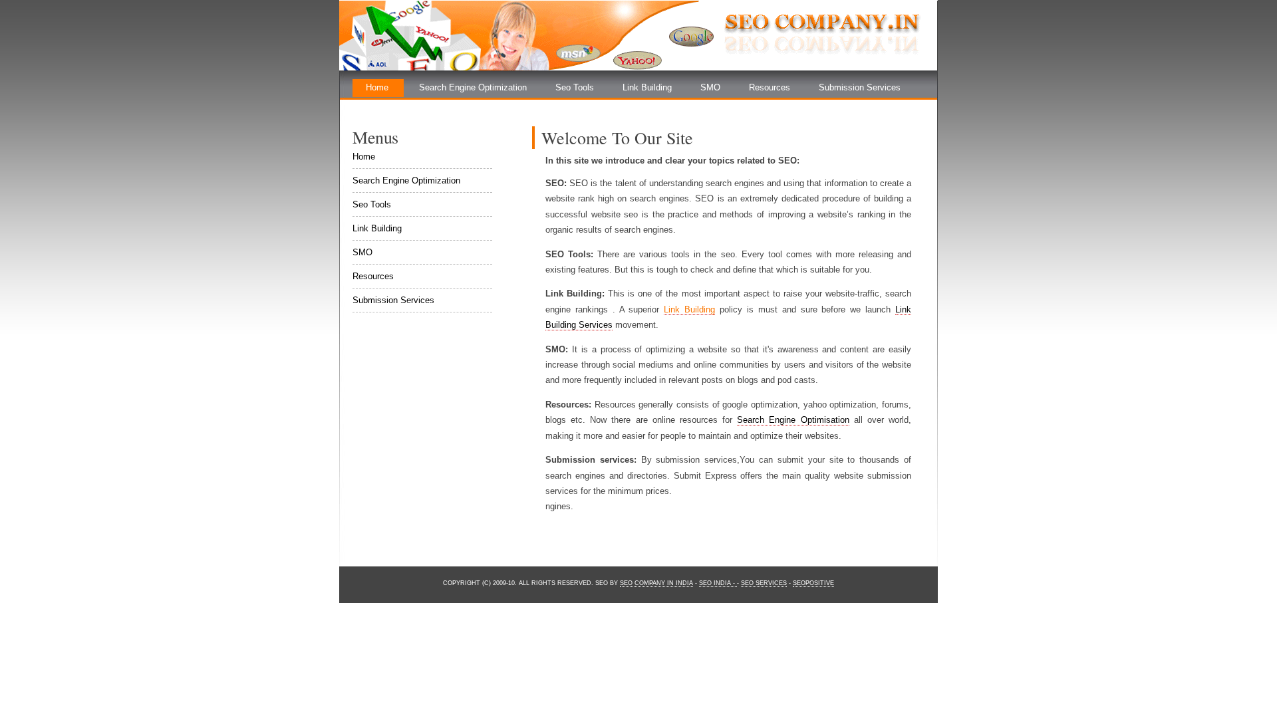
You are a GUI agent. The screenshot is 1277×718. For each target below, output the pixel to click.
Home (377, 87)
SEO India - (718, 583)
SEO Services (764, 583)
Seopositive (813, 583)
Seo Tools (574, 87)
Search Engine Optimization (473, 87)
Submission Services (860, 87)
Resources (769, 87)
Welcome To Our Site (617, 137)
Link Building (647, 87)
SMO (710, 87)
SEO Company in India (656, 583)
